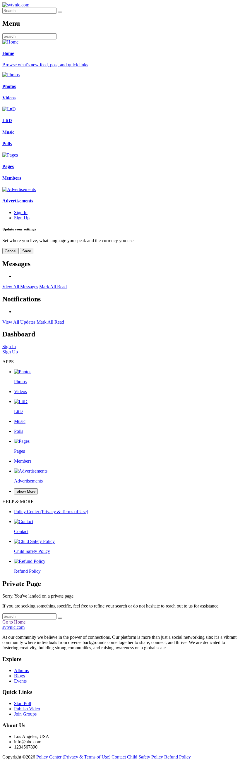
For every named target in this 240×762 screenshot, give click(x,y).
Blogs (19, 675)
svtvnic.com (13, 627)
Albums (21, 670)
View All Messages (20, 286)
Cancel (10, 251)
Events (20, 680)
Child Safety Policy (145, 756)
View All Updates (18, 322)
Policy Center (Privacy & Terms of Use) (73, 756)
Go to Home (13, 621)
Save (26, 251)
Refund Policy (177, 756)
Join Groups (25, 713)
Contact (119, 756)
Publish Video (27, 708)
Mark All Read (53, 286)
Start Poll (22, 703)
